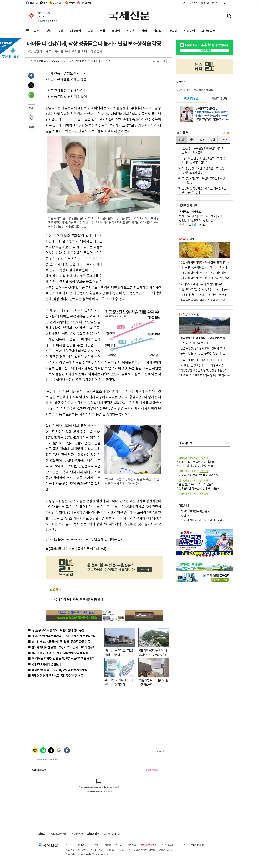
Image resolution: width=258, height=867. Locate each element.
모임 (188, 216)
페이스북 (34, 3)
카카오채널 (58, 3)
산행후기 (196, 220)
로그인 (183, 3)
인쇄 (31, 108)
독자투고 (119, 844)
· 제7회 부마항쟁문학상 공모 (194, 511)
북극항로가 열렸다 (203, 90)
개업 (194, 216)
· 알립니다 (185, 515)
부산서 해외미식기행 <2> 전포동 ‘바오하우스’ (204, 272)
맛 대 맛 (187, 239)
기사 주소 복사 (31, 118)
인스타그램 (86, 3)
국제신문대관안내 (112, 833)
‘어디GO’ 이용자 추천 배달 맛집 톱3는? (201, 284)
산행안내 (184, 220)
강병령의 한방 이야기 (193, 458)
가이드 (185, 224)
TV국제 (172, 30)
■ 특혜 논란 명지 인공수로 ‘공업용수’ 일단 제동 (55, 675)
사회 (37, 30)
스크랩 (31, 127)
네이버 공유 (31, 95)
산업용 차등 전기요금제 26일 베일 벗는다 (118, 652)
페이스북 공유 (31, 76)
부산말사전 (208, 30)
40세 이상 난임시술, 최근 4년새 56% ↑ (79, 599)
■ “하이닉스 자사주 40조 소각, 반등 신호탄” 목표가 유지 (61, 658)
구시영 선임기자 (34, 60)
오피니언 (189, 30)
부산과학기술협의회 (59, 833)
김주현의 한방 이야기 (193, 480)
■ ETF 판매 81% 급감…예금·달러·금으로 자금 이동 (59, 641)
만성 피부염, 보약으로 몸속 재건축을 (198, 475)
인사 (181, 216)
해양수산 (75, 30)
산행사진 (208, 220)
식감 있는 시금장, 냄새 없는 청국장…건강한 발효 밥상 (209, 300)
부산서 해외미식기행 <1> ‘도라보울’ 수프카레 (204, 278)
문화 (102, 30)
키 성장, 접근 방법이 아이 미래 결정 (198, 461)
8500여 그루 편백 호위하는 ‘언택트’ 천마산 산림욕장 (208, 375)
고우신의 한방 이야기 (193, 471)
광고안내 (94, 844)
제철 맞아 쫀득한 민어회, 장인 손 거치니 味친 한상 (207, 289)
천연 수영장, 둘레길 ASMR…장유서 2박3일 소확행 (207, 348)
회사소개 (69, 844)
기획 (144, 30)
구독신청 (227, 3)
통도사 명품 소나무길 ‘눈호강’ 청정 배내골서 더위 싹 (208, 353)
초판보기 (216, 3)
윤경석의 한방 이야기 (193, 493)
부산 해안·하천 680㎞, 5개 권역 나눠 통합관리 (118, 682)
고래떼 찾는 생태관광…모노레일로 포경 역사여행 (206, 365)
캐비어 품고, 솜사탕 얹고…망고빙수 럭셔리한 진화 (207, 267)
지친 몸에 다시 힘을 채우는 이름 (196, 465)
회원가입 (193, 3)
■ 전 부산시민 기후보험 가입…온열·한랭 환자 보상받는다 (62, 636)
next (231, 542)
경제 (61, 30)
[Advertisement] (132, 256)
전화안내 (82, 844)
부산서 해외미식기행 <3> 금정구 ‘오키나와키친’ (206, 262)
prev (178, 542)
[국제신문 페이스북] (62, 548)
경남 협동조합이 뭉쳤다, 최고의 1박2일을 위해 (205, 338)
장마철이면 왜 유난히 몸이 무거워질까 (199, 488)
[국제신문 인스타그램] (91, 548)
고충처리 (181, 844)
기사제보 (132, 844)
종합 (181, 139)
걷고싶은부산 (78, 833)
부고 (219, 216)
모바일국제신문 (197, 844)
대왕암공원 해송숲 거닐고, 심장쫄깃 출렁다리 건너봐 (208, 370)
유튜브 (72, 3)
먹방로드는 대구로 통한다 (194, 343)
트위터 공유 (31, 86)
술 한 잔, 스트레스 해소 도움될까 (196, 484)
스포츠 (131, 30)
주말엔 (116, 30)
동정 (213, 216)
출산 (207, 216)
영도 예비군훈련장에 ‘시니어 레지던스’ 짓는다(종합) (152, 652)
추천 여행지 (190, 314)
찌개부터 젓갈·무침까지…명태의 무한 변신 (203, 294)
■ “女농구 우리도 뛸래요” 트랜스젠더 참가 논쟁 (56, 630)
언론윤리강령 (167, 844)
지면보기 (205, 3)
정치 (49, 30)
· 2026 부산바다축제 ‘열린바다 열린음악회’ (202, 520)
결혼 (200, 216)
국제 (90, 30)
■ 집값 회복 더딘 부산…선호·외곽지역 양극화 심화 (58, 653)
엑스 (45, 3)
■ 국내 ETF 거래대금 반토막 (44, 664)
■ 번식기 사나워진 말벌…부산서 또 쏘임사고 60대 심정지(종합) (65, 647)
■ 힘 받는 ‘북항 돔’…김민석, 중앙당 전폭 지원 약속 (57, 670)
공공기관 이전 (183, 90)
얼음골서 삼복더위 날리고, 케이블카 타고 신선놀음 (207, 360)
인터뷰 (157, 30)
